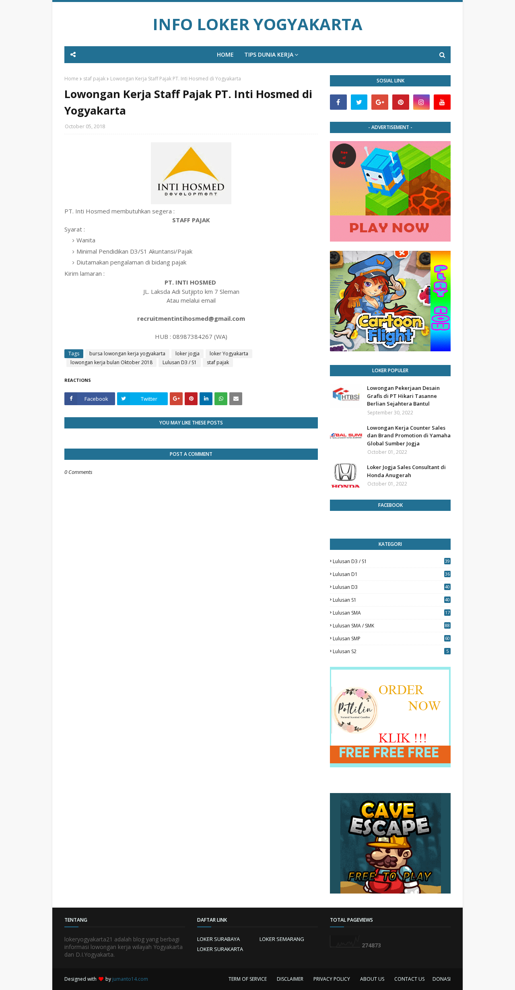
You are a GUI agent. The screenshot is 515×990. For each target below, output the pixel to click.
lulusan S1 (391, 599)
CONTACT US (409, 979)
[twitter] (359, 102)
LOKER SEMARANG (282, 939)
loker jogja (187, 353)
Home (71, 78)
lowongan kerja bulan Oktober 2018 (111, 362)
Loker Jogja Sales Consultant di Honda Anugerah (406, 471)
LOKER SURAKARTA (220, 949)
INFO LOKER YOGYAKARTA (257, 24)
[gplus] (379, 102)
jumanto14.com (130, 979)
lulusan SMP (391, 638)
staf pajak (94, 78)
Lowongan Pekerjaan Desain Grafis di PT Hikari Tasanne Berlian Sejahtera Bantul (403, 395)
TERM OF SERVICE (248, 979)
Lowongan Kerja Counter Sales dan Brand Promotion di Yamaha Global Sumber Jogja (409, 435)
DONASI (442, 979)
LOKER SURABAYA (218, 939)
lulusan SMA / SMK (391, 625)
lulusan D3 (391, 587)
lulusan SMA (391, 612)
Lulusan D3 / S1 (180, 362)
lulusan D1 (391, 574)
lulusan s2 (391, 651)
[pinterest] (400, 102)
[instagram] (421, 102)
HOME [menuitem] (225, 54)
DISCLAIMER (290, 979)
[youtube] (442, 102)
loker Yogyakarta (229, 353)
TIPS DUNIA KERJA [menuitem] (268, 54)
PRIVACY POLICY (331, 979)
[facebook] (338, 102)
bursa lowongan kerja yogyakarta (127, 353)
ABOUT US (372, 979)
